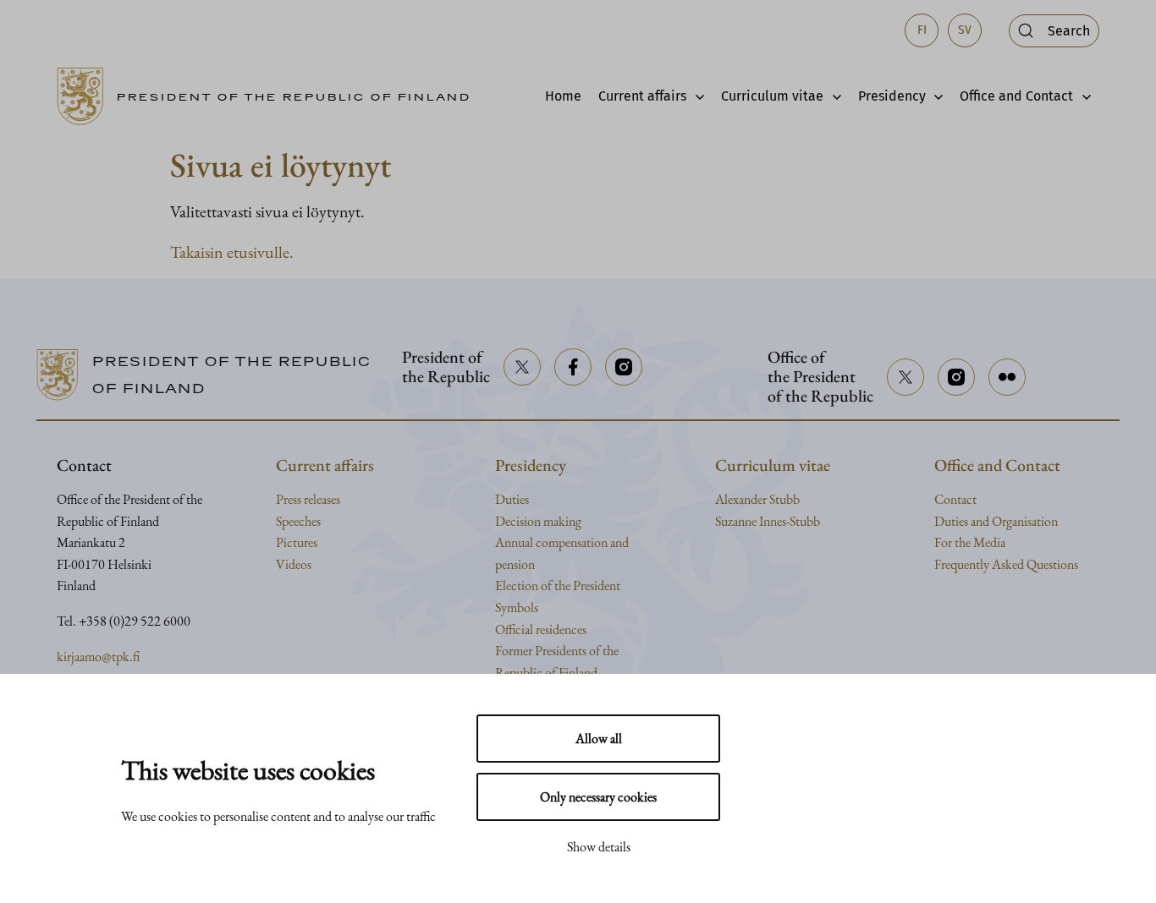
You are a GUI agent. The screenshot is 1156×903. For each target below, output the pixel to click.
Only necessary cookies (598, 797)
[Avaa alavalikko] (695, 96)
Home (563, 96)
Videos (293, 564)
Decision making (538, 521)
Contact (955, 499)
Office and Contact (1016, 96)
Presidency (892, 96)
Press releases (308, 499)
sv (965, 30)
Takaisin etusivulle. (232, 252)
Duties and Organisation (996, 521)
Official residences (540, 629)
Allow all (598, 738)
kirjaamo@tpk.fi (98, 656)
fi (922, 30)
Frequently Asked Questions (1006, 564)
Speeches (298, 521)
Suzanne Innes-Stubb (767, 521)
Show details (598, 847)
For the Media (969, 542)
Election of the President (557, 585)
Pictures (296, 542)
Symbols (516, 607)
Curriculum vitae (772, 96)
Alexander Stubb (757, 499)
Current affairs (642, 96)
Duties (512, 499)
